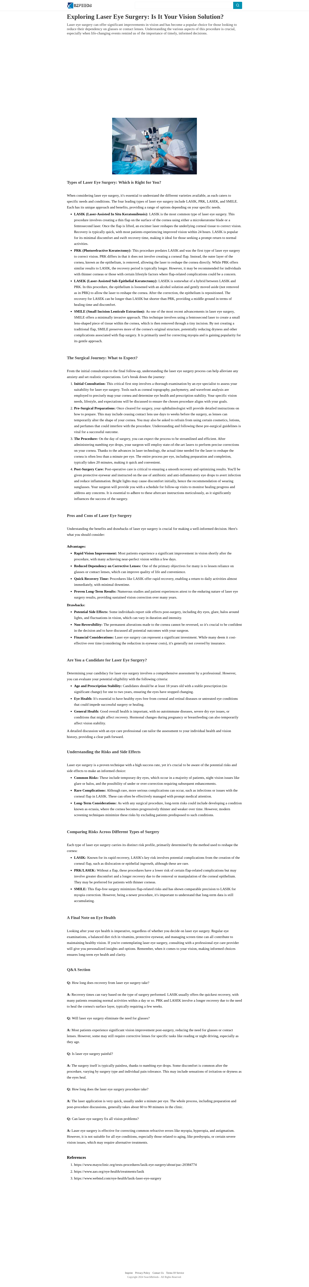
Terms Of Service (175, 1273)
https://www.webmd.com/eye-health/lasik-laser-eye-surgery (117, 1178)
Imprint (129, 1273)
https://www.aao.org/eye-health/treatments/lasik (109, 1171)
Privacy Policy (143, 1273)
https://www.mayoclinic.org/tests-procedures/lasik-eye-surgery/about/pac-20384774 (135, 1165)
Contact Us (158, 1273)
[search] (237, 5)
